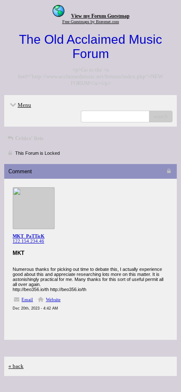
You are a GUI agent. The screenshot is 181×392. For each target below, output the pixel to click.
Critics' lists (28, 138)
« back (16, 366)
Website (53, 299)
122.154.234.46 (28, 241)
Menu (24, 105)
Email (27, 299)
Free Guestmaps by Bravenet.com (90, 21)
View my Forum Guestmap (100, 16)
